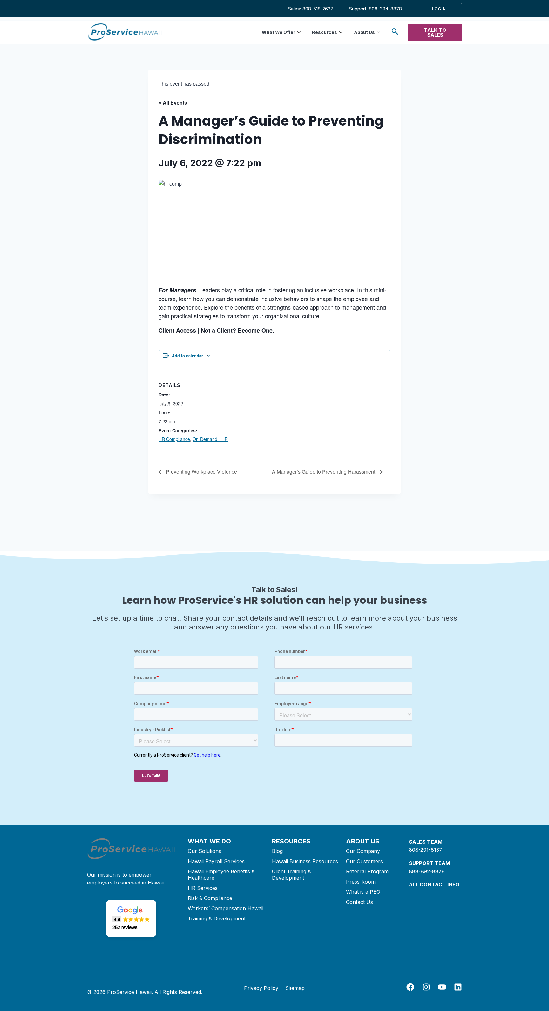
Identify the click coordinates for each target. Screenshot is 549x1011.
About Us (364, 32)
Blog (277, 851)
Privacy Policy (261, 988)
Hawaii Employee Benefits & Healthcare (221, 874)
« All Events (173, 102)
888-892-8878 (427, 871)
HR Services (203, 888)
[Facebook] (410, 987)
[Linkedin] (458, 987)
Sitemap (295, 988)
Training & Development (217, 918)
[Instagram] (426, 987)
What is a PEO (363, 892)
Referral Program (367, 871)
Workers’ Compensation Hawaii (225, 908)
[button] (395, 32)
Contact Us (359, 902)
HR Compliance (174, 439)
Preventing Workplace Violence (201, 471)
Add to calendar (187, 356)
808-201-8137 (425, 850)
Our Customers (364, 861)
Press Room (361, 881)
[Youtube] (442, 987)
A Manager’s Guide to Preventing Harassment (324, 471)
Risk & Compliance (210, 898)
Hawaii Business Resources (305, 861)
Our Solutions (204, 851)
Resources (324, 32)
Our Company (363, 851)
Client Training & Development (291, 874)
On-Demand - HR (210, 439)
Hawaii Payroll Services (216, 861)
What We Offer (278, 32)
